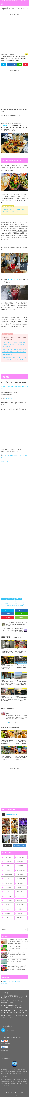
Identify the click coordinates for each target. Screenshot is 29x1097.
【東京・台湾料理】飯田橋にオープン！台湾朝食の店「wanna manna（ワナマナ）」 (14, 997)
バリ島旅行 (19, 909)
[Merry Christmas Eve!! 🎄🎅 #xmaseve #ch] (23, 822)
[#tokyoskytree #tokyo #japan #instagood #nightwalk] (6, 839)
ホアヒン (21, 603)
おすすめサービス (21, 870)
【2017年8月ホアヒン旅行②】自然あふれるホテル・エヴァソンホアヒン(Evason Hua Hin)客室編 (14, 344)
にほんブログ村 (5, 461)
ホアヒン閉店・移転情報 (18, 605)
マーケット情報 (20, 857)
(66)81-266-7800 (8, 398)
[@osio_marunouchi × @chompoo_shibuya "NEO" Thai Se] (14, 822)
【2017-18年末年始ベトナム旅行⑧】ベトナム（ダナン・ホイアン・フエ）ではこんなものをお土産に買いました (17, 968)
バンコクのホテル (21, 879)
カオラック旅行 (7, 887)
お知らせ (5, 922)
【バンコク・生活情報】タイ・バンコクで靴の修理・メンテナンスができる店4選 (17, 948)
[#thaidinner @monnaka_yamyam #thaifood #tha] (6, 830)
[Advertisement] (14, 33)
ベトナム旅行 (6, 904)
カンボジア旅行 (20, 904)
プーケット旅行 (7, 896)
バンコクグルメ (7, 857)
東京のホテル (20, 917)
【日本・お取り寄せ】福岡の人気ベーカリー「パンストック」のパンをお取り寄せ (14, 1007)
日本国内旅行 (20, 913)
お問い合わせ (13, 1092)
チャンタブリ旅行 (7, 900)
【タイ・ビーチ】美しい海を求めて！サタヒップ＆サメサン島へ (17, 960)
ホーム (7, 1092)
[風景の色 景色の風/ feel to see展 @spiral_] (23, 839)
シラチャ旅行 (20, 900)
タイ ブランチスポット (21, 601)
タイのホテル (6, 879)
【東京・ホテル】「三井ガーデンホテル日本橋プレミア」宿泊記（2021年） (14, 1016)
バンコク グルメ (14, 603)
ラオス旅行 (6, 909)
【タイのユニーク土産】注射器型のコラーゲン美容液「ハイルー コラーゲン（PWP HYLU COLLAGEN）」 (17, 941)
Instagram (17, 722)
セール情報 (6, 866)
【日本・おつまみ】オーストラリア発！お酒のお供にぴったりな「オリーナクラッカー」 (17, 954)
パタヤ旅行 (19, 887)
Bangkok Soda (12, 280)
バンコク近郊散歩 (7, 883)
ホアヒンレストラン (7, 605)
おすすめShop (6, 870)
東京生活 (5, 917)
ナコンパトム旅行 (21, 896)
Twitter (11, 722)
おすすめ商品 (20, 866)
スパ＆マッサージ (7, 861)
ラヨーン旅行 (6, 891)
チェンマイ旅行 (20, 883)
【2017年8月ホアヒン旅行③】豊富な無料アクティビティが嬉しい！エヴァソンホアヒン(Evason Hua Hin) (14, 352)
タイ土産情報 (20, 861)
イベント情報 (20, 874)
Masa (7, 713)
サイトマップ (20, 1092)
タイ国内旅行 (10, 598)
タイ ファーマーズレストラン (9, 601)
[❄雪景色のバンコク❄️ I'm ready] (14, 839)
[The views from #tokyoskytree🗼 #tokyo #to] (23, 830)
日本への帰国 (6, 913)
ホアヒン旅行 (18, 598)
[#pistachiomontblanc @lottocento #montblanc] (14, 830)
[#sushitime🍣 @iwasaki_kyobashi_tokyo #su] (6, 822)
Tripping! (5, 125)
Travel (4, 598)
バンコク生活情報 (7, 874)
